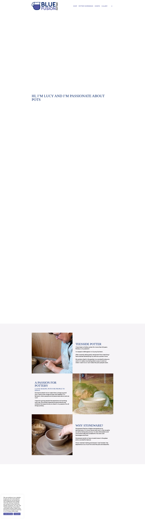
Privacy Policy (11, 511)
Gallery (104, 6)
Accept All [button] (17, 514)
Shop (75, 6)
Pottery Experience (86, 6)
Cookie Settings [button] (8, 514)
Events (97, 6)
